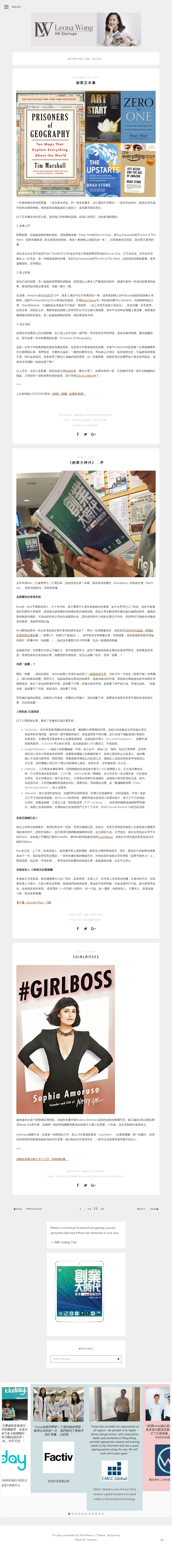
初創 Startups (93, 915)
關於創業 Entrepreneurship (93, 415)
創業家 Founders (93, 1171)
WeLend (30, 793)
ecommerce (74, 1176)
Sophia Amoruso (111, 1176)
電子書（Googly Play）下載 (33, 902)
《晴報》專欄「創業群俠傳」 (68, 393)
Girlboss (91, 1176)
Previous (34, 1209)
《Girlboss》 (86, 957)
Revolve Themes (86, 1539)
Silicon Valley (84, 375)
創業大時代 (95, 920)
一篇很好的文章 (96, 674)
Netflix (69, 370)
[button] (69, 1514)
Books (76, 420)
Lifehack (30, 769)
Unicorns (100, 420)
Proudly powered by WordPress (73, 1535)
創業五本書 (86, 82)
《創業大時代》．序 (86, 462)
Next (141, 1209)
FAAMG (46, 295)
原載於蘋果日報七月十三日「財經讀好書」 (42, 1159)
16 (102, 1209)
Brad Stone (88, 300)
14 (89, 1209)
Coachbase (105, 836)
